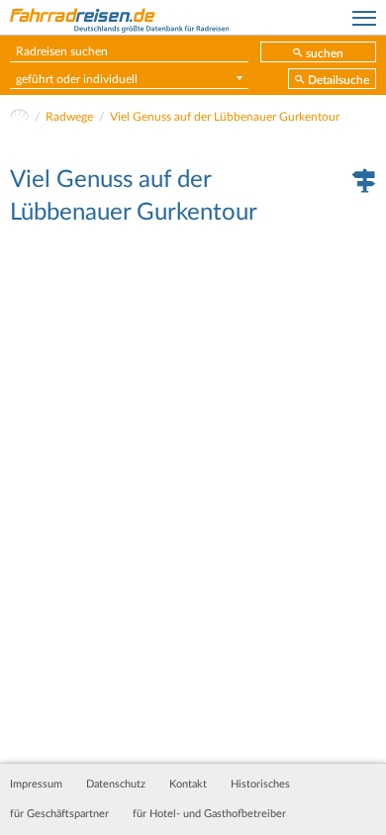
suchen (324, 53)
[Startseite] (19, 117)
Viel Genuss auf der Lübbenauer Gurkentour (224, 117)
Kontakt (188, 784)
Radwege (69, 117)
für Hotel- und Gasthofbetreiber (209, 814)
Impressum (36, 784)
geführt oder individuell (77, 79)
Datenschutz (115, 784)
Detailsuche (338, 80)
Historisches (260, 784)
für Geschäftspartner (59, 814)
